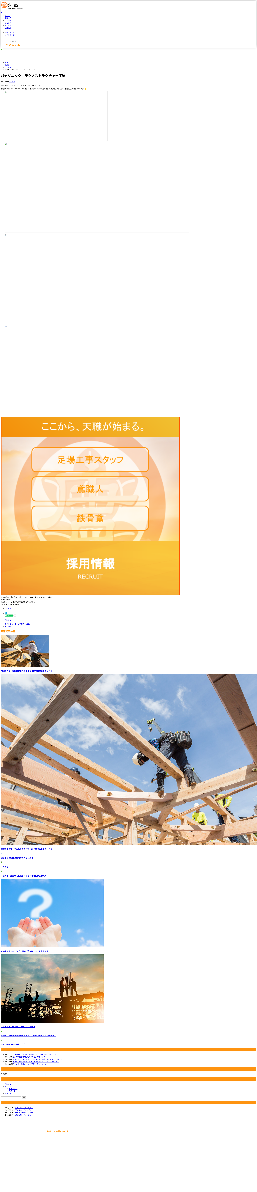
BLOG (7, 30)
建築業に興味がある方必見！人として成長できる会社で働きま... (28, 1035)
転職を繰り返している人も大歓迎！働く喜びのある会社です (26, 849)
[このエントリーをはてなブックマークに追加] (6, 613)
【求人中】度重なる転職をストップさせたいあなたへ (24, 875)
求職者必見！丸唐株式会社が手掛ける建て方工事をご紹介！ (26, 670)
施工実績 (8, 25)
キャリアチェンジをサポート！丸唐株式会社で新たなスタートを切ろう (38, 1059)
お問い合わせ (9, 32)
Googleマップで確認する (11, 1173)
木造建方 (13, 1088)
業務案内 (8, 18)
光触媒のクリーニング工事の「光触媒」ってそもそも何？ (25, 951)
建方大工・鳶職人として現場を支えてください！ (30, 1064)
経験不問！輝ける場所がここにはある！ (18, 858)
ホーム (7, 15)
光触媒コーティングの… (24, 1112)
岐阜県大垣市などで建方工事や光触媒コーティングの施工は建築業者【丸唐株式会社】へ (116, 1135)
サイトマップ (9, 35)
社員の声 (8, 23)
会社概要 (8, 27)
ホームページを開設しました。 (14, 1044)
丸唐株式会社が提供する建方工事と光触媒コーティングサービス (36, 1061)
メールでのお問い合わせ (57, 1131)
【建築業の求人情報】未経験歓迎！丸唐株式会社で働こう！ (34, 1054)
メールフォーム (8, 49)
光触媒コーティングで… (24, 1110)
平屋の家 (4, 866)
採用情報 (8, 20)
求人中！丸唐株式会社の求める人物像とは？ (29, 1057)
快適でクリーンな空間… (24, 1107)
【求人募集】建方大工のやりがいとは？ (18, 1026)
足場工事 (13, 1091)
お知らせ (12, 81)
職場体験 (9, 1093)
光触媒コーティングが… (24, 1115)
